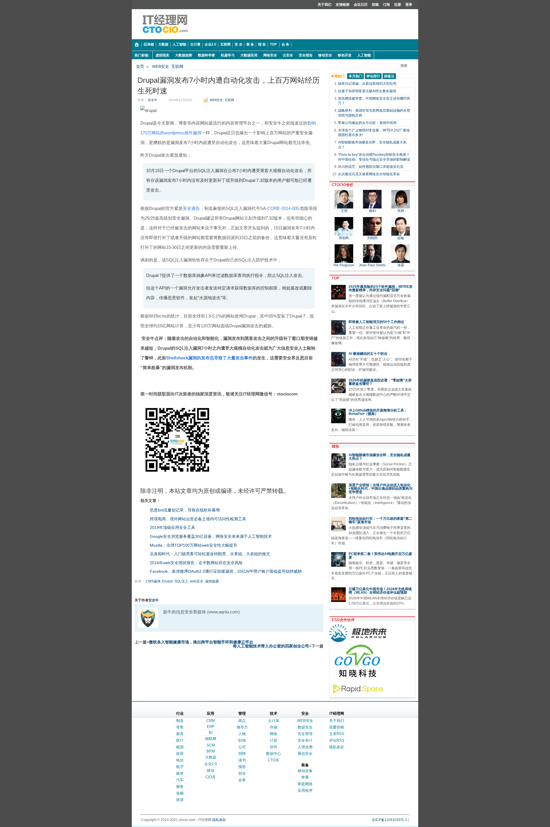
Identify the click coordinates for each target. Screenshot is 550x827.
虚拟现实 (162, 55)
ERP (211, 726)
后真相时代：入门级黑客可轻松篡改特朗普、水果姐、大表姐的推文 (210, 554)
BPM (211, 751)
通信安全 (305, 753)
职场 (242, 740)
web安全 (196, 581)
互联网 (177, 66)
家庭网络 (305, 784)
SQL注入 (181, 581)
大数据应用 (249, 55)
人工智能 (364, 55)
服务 (180, 786)
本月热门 (355, 76)
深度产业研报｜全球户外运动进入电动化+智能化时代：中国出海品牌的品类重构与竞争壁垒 (380, 488)
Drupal (167, 581)
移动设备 (305, 771)
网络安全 (270, 55)
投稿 (375, 5)
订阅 (386, 5)
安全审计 (305, 740)
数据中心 (273, 753)
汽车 (180, 780)
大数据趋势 (183, 55)
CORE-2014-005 (283, 208)
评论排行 (373, 76)
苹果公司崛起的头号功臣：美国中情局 (367, 123)
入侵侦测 (305, 747)
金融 (180, 793)
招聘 (242, 753)
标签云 (389, 76)
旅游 (180, 800)
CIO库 (210, 777)
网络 (273, 734)
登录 (408, 5)
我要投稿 (336, 727)
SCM (211, 745)
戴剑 (372, 211)
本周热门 (338, 76)
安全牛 (152, 100)
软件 (273, 747)
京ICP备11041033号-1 (389, 820)
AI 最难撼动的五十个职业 (368, 354)
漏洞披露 (212, 581)
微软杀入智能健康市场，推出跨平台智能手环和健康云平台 (201, 642)
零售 (180, 727)
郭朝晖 (344, 238)
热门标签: (142, 55)
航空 (180, 767)
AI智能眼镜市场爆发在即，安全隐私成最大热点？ (379, 456)
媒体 (180, 773)
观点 (242, 720)
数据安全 (305, 727)
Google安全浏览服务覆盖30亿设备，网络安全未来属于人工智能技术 (211, 536)
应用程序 (305, 790)
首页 (140, 66)
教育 (180, 734)
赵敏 (400, 238)
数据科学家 (206, 55)
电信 (180, 760)
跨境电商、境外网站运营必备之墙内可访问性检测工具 (198, 519)
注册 (397, 5)
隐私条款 (336, 747)
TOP (334, 278)
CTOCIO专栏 (341, 185)
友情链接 (342, 5)
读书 (242, 760)
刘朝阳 (372, 238)
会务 (242, 780)
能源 (180, 747)
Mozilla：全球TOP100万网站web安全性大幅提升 (193, 545)
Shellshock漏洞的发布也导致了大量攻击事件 (209, 357)
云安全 (288, 55)
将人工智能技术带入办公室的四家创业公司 (271, 646)
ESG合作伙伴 (342, 620)
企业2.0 (210, 764)
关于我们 (324, 5)
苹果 (305, 777)
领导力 (242, 727)
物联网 (210, 739)
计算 (273, 740)
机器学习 (228, 55)
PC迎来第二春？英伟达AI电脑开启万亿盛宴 (380, 555)
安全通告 (191, 208)
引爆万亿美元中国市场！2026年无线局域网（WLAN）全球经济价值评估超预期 (380, 590)
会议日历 (361, 5)
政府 (180, 753)
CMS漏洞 (153, 581)
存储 (273, 727)
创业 (242, 773)
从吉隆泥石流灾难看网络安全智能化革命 (369, 174)
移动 (210, 770)
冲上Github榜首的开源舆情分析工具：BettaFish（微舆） (378, 412)
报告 (334, 446)
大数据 (210, 757)
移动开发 (344, 55)
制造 (180, 720)
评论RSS (336, 740)
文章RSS (336, 734)
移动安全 (325, 55)
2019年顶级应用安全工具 (172, 527)
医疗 (180, 740)
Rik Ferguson (343, 265)
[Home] (137, 45)
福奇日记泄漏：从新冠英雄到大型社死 (367, 84)
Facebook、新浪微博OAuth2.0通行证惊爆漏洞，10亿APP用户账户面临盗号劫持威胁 (226, 571)
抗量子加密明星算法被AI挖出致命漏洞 (367, 91)
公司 (242, 747)
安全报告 (306, 55)
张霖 (400, 265)
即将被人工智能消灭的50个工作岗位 (376, 322)
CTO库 (273, 760)
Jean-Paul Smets (372, 265)
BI (211, 732)
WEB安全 (160, 66)
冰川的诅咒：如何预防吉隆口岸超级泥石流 (370, 167)
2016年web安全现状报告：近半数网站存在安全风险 (196, 562)
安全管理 (305, 734)
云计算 (273, 720)
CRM (211, 720)
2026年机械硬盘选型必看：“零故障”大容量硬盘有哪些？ (380, 382)
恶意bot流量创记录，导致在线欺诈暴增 (185, 510)
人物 (242, 734)
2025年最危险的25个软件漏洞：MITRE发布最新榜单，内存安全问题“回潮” (380, 288)
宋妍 (400, 211)
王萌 (344, 211)
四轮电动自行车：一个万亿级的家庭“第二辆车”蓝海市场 (380, 520)
